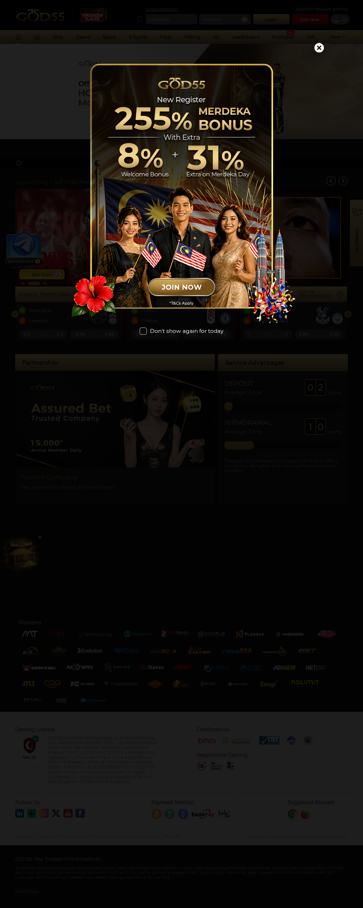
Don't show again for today (186, 331)
